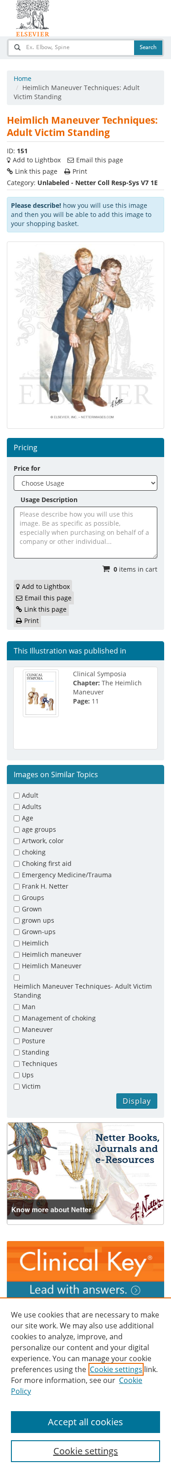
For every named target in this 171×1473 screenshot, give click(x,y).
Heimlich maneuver (52, 954)
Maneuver (37, 1029)
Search (148, 48)
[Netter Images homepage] (32, 18)
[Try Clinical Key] (85, 1269)
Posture (33, 1040)
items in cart (135, 569)
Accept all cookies (85, 1422)
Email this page (99, 160)
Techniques (39, 1063)
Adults (31, 806)
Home (22, 78)
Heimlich (35, 943)
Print (80, 171)
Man (29, 1006)
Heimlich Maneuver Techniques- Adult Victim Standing (83, 991)
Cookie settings (116, 1369)
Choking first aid (47, 863)
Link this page (36, 171)
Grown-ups (39, 931)
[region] (85, 1385)
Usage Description (49, 499)
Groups (33, 897)
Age (27, 818)
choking (34, 852)
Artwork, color (43, 840)
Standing (35, 1052)
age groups (39, 829)
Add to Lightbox (37, 160)
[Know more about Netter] (85, 1173)
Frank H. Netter (45, 886)
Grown (32, 909)
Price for (27, 468)
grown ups (38, 920)
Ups (28, 1075)
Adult (30, 795)
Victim (31, 1086)
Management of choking (59, 1018)
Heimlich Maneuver (52, 965)
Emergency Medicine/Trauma (67, 874)
